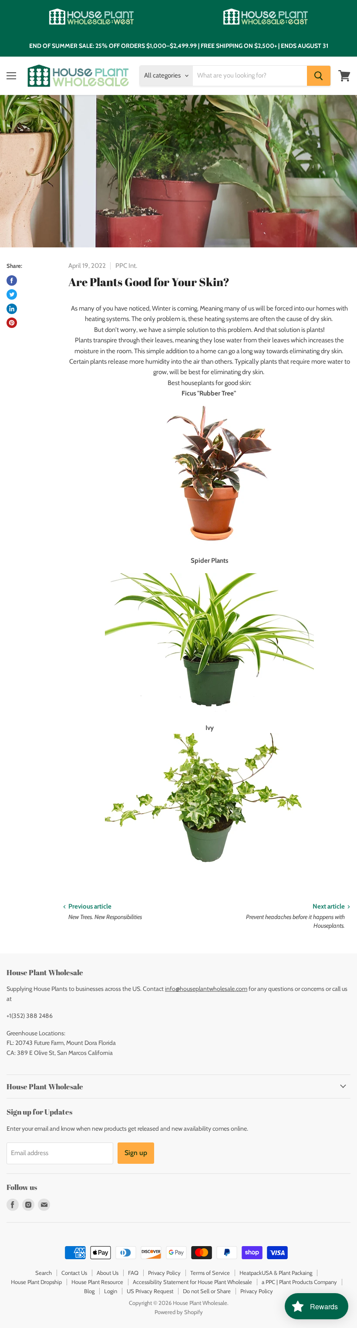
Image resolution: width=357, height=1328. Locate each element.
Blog (89, 1290)
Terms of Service (210, 1272)
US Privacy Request (150, 1290)
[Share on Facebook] (12, 280)
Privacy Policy (164, 1272)
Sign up (136, 1153)
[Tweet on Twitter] (12, 294)
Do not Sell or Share (207, 1290)
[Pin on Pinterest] (12, 323)
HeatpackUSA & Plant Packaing (275, 1272)
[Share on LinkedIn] (12, 309)
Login (110, 1290)
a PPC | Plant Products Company (299, 1281)
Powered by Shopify (179, 1311)
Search (43, 1272)
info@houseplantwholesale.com (206, 989)
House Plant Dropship (36, 1281)
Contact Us (74, 1272)
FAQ (133, 1272)
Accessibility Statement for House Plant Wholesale (192, 1281)
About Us (107, 1272)
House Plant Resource (97, 1281)
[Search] (318, 76)
